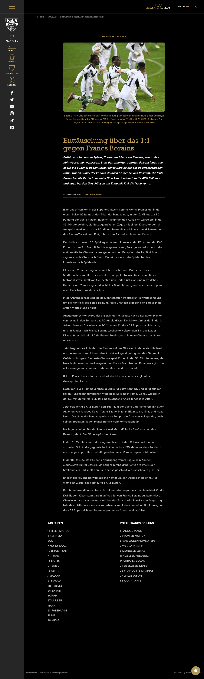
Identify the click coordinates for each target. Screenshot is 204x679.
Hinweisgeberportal (60, 673)
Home (42, 17)
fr (183, 6)
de (187, 6)
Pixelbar (189, 672)
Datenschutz (31, 673)
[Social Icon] (12, 93)
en (179, 6)
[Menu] (12, 6)
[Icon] (196, 7)
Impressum (44, 673)
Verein (99, 194)
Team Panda (89, 194)
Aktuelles (52, 17)
